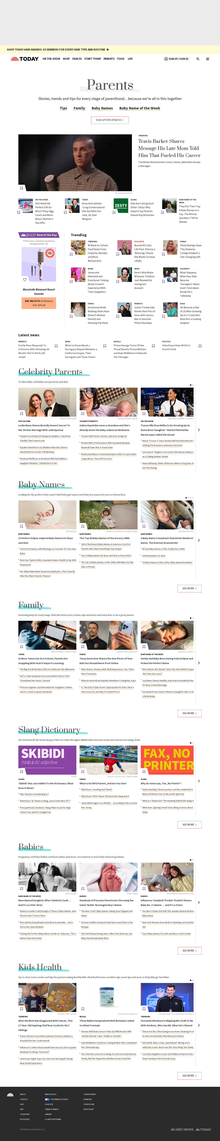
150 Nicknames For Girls (153, 555)
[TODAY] (47, 760)
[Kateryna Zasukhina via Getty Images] (109, 514)
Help (22, 1104)
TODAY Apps (24, 1114)
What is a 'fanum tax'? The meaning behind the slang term (169, 800)
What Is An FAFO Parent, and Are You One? (103, 783)
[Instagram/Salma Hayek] (109, 402)
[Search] (198, 59)
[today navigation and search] (207, 58)
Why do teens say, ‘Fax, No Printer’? (161, 783)
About (23, 1094)
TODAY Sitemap (89, 1094)
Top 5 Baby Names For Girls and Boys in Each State (166, 933)
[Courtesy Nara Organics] (109, 997)
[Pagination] (190, 385)
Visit (22, 1109)
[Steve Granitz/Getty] (47, 402)
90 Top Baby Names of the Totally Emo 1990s (163, 549)
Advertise (87, 1099)
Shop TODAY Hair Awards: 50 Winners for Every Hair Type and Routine (56, 49)
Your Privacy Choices (59, 1099)
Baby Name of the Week (139, 108)
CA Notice (49, 1104)
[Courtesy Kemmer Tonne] (170, 514)
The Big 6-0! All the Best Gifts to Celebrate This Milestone (47, 669)
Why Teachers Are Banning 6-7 (34, 794)
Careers (48, 1114)
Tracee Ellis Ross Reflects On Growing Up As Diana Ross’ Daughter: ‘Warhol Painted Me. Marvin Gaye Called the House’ (165, 430)
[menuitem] (51, 59)
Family (79, 108)
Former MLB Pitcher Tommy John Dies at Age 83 (104, 436)
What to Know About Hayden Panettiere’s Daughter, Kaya (108, 680)
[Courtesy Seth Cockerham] (109, 635)
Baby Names (102, 108)
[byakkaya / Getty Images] (170, 635)
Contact (24, 1099)
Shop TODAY (88, 1109)
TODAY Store (88, 1104)
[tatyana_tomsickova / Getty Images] (109, 760)
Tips (63, 108)
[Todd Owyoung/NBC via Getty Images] (170, 402)
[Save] (21, 188)
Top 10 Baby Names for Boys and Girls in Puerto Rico (106, 555)
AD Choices (24, 1119)
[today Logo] (10, 1094)
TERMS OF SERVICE (51, 1109)
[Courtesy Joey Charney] (47, 997)
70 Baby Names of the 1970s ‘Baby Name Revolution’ (167, 562)
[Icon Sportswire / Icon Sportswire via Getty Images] (170, 997)
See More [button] (188, 588)
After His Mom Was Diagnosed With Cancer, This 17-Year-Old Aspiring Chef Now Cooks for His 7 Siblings (45, 1025)
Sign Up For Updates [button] (108, 120)
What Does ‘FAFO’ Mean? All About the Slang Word (105, 796)
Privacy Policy (50, 1094)
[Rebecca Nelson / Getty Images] (47, 635)
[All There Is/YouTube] (75, 162)
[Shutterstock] (47, 514)
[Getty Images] (47, 877)
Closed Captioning (53, 1119)
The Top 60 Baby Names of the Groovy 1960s (105, 538)
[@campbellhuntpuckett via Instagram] (170, 877)
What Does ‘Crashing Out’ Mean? (96, 789)
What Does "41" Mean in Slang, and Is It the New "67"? (45, 801)
